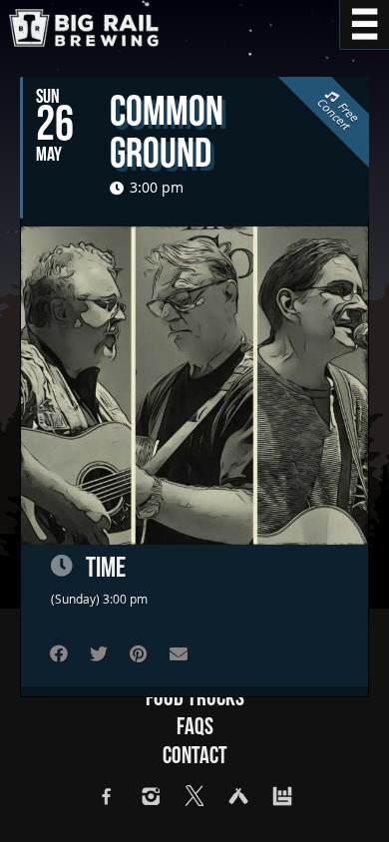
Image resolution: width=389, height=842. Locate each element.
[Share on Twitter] (98, 653)
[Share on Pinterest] (138, 653)
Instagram (151, 796)
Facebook (107, 796)
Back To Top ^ (349, 802)
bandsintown (282, 796)
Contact (195, 755)
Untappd (238, 796)
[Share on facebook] (58, 653)
